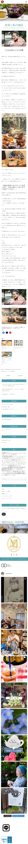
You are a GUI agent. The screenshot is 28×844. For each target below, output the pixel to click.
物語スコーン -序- (5, 347)
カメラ (18, 459)
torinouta (15, 453)
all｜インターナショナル (6, 429)
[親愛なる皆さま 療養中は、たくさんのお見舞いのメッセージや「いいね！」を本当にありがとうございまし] (14, 695)
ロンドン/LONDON (8, 465)
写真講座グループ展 (12, 469)
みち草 (4, 371)
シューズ (23, 459)
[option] (7, 528)
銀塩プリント (9, 475)
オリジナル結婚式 (10, 459)
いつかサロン (20, 453)
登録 (4, 514)
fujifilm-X (5, 453)
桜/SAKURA (10, 473)
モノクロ (11, 464)
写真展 (21, 467)
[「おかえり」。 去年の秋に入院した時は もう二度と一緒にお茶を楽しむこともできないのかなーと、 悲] (14, 774)
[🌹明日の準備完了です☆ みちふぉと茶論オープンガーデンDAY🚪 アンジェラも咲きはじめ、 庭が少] (14, 801)
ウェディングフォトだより (6, 498)
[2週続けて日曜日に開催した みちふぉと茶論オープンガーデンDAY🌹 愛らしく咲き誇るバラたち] (14, 748)
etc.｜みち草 (4, 442)
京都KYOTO (13, 467)
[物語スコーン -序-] (7, 343)
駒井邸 (14, 475)
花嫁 (23, 473)
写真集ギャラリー (5, 493)
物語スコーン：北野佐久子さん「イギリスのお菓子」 (6, 360)
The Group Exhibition (17, 347)
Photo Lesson (17, 369)
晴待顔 (3, 489)
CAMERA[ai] (7, 369)
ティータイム (8, 371)
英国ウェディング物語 (6, 491)
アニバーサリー (7, 454)
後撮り (20, 471)
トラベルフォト (16, 461)
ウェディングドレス (16, 458)
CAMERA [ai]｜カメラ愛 (6, 440)
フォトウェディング (7, 462)
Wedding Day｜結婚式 (6, 406)
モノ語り (15, 464)
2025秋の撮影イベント (6, 394)
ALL (4, 369)
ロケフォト (22, 464)
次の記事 (20, 375)
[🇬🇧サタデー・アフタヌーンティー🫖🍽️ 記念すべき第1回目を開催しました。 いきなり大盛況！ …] (14, 616)
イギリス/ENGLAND (9, 455)
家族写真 (12, 371)
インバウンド (15, 456)
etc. (10, 369)
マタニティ (6, 464)
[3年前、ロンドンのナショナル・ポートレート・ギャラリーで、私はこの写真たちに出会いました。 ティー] (14, 590)
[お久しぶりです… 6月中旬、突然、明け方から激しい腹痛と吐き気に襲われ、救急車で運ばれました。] (14, 722)
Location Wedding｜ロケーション (8, 409)
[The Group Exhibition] (18, 343)
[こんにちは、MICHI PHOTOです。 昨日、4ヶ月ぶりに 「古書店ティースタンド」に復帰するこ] (14, 642)
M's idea (13, 369)
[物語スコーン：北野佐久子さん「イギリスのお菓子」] (7, 354)
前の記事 (8, 375)
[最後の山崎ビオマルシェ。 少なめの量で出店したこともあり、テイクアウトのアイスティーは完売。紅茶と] (14, 669)
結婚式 (18, 473)
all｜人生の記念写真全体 (6, 419)
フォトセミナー (17, 462)
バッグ (23, 461)
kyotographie (11, 453)
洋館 (15, 473)
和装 (20, 469)
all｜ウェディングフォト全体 (7, 404)
